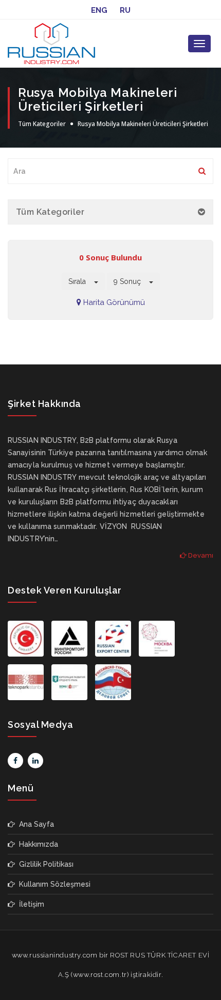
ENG (99, 10)
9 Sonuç (131, 281)
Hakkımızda (36, 844)
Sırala (81, 281)
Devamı (200, 555)
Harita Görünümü (113, 302)
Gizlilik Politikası (44, 864)
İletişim (29, 904)
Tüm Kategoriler (42, 123)
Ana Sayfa (34, 824)
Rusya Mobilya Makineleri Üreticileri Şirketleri (143, 123)
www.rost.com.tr (100, 974)
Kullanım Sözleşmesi (52, 884)
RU (125, 10)
